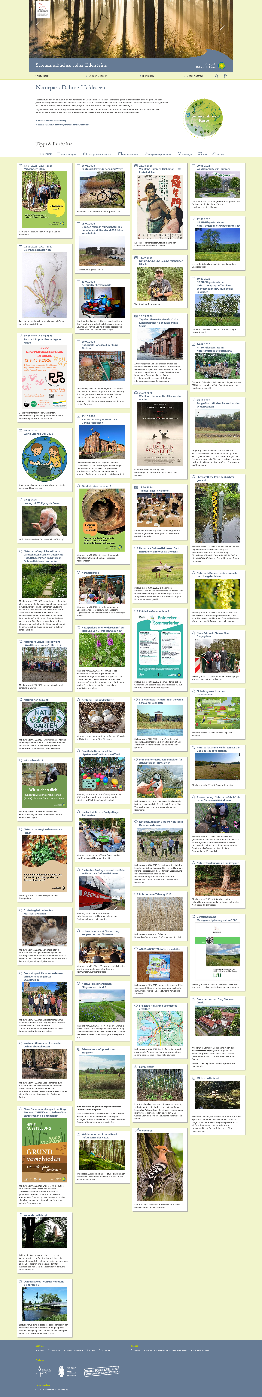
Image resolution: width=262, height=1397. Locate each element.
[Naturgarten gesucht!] (44, 719)
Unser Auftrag (195, 75)
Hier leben (148, 75)
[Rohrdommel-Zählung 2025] (159, 914)
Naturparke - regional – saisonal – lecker (43, 831)
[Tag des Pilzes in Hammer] (159, 510)
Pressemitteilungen (201, 1350)
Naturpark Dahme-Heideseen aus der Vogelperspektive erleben (218, 749)
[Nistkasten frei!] (102, 589)
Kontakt (41, 1350)
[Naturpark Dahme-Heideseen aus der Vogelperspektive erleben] (217, 767)
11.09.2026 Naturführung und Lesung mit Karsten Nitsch (161, 261)
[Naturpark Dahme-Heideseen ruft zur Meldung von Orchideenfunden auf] (102, 650)
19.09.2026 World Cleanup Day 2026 (38, 432)
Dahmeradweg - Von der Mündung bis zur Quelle (44, 1283)
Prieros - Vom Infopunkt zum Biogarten (98, 1051)
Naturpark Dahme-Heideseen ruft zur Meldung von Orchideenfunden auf (103, 629)
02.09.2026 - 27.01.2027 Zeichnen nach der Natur (38, 248)
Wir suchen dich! (33, 760)
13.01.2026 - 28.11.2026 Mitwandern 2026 (38, 167)
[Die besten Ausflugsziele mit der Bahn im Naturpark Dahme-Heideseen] (102, 893)
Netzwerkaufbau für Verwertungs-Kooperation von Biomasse (101, 933)
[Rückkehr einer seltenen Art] (102, 520)
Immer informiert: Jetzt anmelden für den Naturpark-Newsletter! (160, 761)
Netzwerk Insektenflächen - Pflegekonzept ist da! (97, 985)
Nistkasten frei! (90, 572)
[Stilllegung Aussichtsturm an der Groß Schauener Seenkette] (159, 720)
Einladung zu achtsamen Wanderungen (211, 693)
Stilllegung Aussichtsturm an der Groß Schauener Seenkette (161, 701)
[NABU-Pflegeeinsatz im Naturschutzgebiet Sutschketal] (217, 366)
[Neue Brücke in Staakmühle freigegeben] (217, 656)
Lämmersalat (146, 1066)
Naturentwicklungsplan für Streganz (218, 863)
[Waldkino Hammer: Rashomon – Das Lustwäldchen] (159, 207)
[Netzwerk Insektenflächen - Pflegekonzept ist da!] (102, 1006)
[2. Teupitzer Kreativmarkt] (102, 302)
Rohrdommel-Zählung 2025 (155, 894)
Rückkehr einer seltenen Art (97, 486)
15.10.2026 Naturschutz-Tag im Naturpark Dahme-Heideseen (99, 419)
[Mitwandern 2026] (44, 199)
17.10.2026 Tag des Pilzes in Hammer (154, 489)
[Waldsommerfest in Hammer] (217, 184)
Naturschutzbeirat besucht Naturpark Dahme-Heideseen (161, 823)
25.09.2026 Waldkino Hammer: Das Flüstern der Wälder (160, 396)
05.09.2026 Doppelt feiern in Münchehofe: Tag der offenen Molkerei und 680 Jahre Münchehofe (102, 228)
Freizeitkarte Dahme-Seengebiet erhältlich (158, 1007)
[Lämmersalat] (159, 1085)
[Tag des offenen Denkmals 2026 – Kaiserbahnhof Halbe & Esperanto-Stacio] (159, 344)
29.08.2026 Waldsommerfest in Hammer (213, 167)
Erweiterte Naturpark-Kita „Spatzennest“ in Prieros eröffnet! (101, 753)
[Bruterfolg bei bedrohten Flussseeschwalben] (44, 931)
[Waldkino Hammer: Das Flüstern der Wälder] (159, 434)
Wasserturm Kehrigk (35, 1215)
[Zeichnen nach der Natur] (44, 285)
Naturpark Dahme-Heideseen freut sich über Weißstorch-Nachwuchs (159, 550)
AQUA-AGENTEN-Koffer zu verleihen (160, 949)
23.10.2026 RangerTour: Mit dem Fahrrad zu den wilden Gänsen (218, 403)
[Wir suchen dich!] (44, 785)
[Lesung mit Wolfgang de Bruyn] (44, 521)
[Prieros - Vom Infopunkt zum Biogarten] (102, 1077)
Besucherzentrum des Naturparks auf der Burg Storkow (63, 125)
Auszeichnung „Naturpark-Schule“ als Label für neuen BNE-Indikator (218, 799)
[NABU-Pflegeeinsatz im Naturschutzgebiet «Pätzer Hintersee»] (217, 244)
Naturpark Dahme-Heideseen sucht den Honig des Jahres (217, 574)
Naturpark (42, 75)
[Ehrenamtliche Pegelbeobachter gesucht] (217, 513)
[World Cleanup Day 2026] (44, 459)
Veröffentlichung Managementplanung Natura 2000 (217, 918)
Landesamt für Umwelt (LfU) (56, 1389)
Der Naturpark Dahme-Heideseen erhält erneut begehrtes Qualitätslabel (43, 976)
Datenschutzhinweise (74, 1350)
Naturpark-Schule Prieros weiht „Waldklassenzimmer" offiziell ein (43, 643)
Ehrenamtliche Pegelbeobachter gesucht (215, 478)
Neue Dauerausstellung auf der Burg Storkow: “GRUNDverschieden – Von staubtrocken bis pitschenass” (45, 1112)
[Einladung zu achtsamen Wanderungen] (217, 713)
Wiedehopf (145, 1130)
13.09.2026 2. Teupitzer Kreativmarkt (96, 283)
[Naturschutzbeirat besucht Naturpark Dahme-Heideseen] (159, 845)
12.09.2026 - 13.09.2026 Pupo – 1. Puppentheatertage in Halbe (42, 339)
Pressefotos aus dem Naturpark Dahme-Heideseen (166, 1350)
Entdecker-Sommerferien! (154, 611)
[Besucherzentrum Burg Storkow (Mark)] (217, 1020)
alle (46, 154)
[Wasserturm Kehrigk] (44, 1232)
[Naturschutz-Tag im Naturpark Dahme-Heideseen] (102, 442)
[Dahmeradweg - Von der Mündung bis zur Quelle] (44, 1304)
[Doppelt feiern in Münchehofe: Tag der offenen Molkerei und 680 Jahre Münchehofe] (102, 251)
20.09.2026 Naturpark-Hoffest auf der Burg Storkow (100, 345)
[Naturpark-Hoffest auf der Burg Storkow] (102, 366)
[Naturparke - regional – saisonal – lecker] (44, 863)
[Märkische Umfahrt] (217, 1095)
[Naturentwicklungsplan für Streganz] (217, 880)
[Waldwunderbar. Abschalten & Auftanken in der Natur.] (102, 1155)
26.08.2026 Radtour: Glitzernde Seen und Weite (102, 167)
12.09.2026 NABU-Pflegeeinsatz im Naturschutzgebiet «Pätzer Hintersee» (218, 222)
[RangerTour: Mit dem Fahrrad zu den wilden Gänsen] (217, 426)
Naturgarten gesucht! (36, 699)
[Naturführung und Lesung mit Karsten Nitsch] (159, 284)
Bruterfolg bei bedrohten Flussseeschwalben (38, 912)
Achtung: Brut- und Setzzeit (98, 700)
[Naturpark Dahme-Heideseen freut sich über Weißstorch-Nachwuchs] (159, 569)
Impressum (55, 1350)
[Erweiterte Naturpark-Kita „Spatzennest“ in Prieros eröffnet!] (102, 774)
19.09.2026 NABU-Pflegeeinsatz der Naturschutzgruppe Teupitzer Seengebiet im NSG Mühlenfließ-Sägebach (215, 285)
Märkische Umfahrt (208, 1078)
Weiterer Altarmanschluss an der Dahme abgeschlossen (42, 1045)
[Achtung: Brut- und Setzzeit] (102, 717)
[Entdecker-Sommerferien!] (159, 646)
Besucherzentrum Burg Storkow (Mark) (215, 1001)
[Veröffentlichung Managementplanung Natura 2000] (217, 952)
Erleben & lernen (98, 75)
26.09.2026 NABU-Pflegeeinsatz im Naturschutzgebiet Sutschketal (214, 347)
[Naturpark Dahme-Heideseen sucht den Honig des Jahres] (217, 594)
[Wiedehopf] (159, 1167)
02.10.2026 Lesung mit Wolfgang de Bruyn (41, 501)
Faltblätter (106, 1350)
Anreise (92, 1350)
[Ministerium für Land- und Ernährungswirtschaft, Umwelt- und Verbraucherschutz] (43, 9)
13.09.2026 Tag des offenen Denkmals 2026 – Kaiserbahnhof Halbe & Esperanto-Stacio (159, 321)
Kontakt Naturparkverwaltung (52, 120)
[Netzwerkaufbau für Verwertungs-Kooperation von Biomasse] (102, 950)
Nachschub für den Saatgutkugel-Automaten (101, 813)
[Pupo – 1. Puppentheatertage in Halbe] (44, 377)
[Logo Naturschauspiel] (102, 1371)
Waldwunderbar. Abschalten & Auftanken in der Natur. (99, 1136)
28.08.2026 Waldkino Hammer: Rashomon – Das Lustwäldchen (160, 169)
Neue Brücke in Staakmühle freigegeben (213, 635)
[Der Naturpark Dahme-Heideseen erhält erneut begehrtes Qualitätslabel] (44, 999)
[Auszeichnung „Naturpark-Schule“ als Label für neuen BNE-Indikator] (217, 818)
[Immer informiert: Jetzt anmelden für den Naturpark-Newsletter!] (159, 781)
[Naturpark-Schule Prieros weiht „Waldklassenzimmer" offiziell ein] (44, 664)
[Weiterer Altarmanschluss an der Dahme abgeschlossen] (44, 1064)
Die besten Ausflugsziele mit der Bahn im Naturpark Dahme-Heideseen (103, 872)
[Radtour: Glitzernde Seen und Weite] (102, 189)
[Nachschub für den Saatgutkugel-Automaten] (102, 835)
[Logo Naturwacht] (67, 1371)
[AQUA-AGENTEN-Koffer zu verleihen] (159, 967)
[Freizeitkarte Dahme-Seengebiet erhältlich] (159, 1028)
